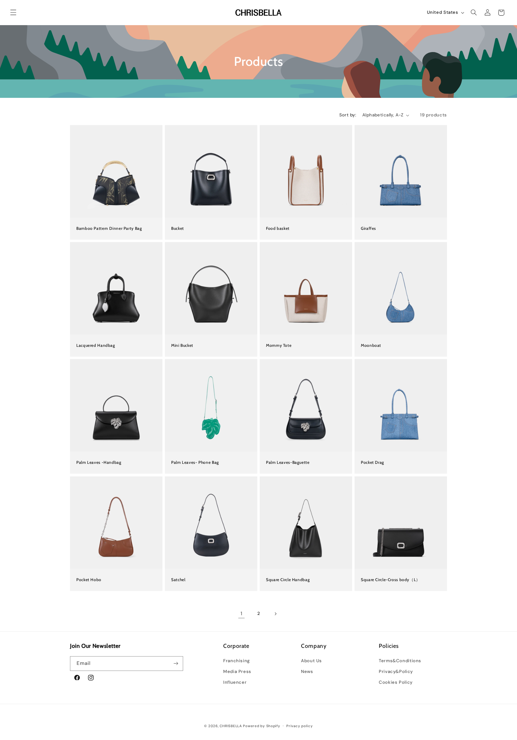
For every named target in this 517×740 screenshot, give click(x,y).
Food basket (278, 228)
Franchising (236, 661)
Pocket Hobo (88, 579)
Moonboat (371, 345)
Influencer (235, 682)
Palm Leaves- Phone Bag (195, 462)
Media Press (237, 671)
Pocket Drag (372, 462)
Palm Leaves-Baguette (288, 462)
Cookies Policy (396, 682)
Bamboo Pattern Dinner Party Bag (109, 228)
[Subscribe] (176, 663)
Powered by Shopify (261, 726)
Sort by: (347, 115)
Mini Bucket (182, 345)
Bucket (177, 228)
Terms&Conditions (400, 661)
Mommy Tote (278, 345)
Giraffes (368, 228)
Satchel (178, 579)
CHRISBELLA (231, 726)
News (307, 671)
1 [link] (241, 613)
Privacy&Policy (396, 671)
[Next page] (275, 614)
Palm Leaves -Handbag (98, 462)
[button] (13, 12)
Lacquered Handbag (95, 345)
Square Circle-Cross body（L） (390, 579)
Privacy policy (299, 726)
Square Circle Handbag (288, 579)
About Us (311, 661)
